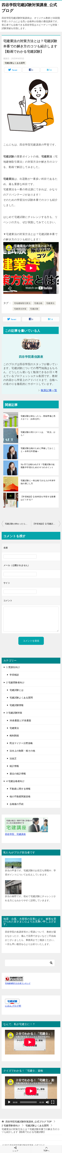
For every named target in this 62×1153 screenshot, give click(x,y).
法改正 (13, 758)
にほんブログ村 (13, 1005)
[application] (31, 1090)
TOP (28, 1121)
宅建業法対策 (20, 309)
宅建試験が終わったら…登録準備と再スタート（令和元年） (38, 417)
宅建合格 (38, 303)
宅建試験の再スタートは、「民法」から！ (38, 433)
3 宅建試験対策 (14, 712)
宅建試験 (34, 309)
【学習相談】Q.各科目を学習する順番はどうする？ (38, 498)
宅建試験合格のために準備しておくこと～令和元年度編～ (38, 449)
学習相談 (14, 674)
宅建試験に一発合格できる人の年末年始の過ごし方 (38, 482)
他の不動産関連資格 (20, 796)
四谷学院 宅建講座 (15, 834)
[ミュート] (47, 1102)
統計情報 (14, 766)
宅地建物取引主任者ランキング (17, 983)
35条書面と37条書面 (20, 720)
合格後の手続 (16, 804)
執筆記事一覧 (49, 390)
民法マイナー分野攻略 (21, 743)
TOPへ (46, 1151)
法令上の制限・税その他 (22, 750)
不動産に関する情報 (20, 788)
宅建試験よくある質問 (15, 63)
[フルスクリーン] (52, 1102)
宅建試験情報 (16, 705)
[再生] (9, 1102)
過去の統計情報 (18, 773)
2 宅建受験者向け (15, 682)
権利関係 (14, 735)
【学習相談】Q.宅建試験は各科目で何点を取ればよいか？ (47, 524)
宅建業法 (50, 303)
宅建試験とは (16, 690)
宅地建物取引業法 (22, 303)
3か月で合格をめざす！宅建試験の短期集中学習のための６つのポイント (38, 466)
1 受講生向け (13, 667)
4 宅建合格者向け (15, 781)
